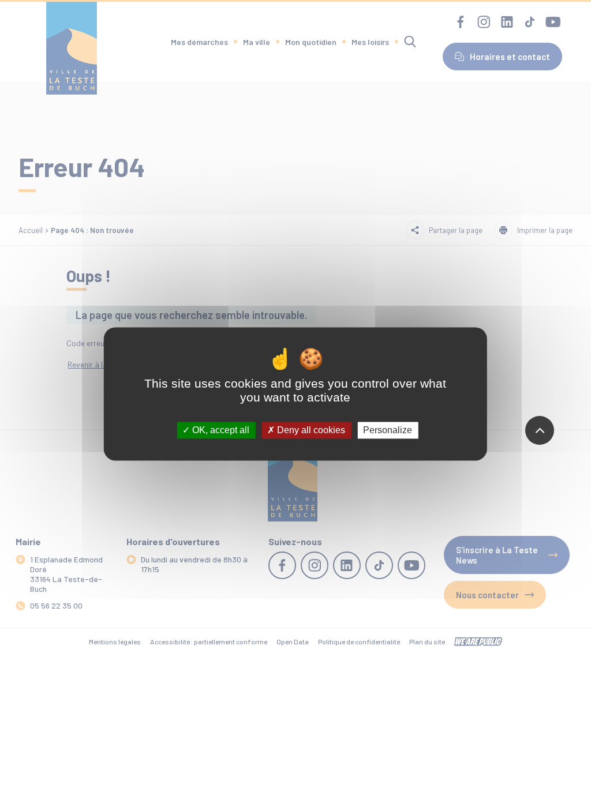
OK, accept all (219, 430)
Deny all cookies (310, 430)
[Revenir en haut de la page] (539, 430)
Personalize (387, 430)
